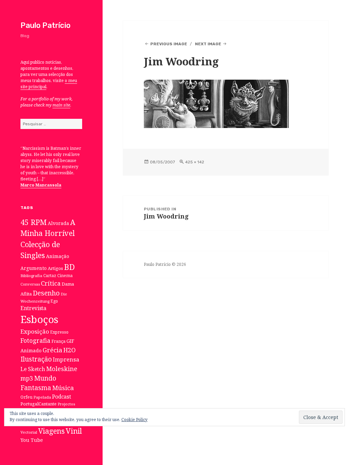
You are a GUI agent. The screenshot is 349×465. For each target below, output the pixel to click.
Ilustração (36, 359)
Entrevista (33, 308)
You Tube (31, 440)
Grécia (52, 350)
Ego (54, 301)
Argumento (33, 268)
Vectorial (28, 432)
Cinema (65, 275)
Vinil (74, 431)
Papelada (42, 397)
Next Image (208, 44)
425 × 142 (194, 162)
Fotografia (35, 340)
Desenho (46, 293)
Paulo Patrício (45, 25)
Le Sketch (32, 369)
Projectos (66, 403)
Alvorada (58, 223)
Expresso (59, 332)
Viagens (51, 431)
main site (61, 105)
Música (63, 387)
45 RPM (33, 222)
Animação (57, 256)
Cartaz (49, 275)
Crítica (51, 283)
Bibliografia (31, 275)
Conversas (30, 284)
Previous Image (168, 44)
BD (69, 266)
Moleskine (61, 369)
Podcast (61, 396)
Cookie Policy (134, 419)
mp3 (26, 378)
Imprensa (66, 359)
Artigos (55, 268)
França (58, 341)
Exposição (34, 331)
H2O (69, 350)
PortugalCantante (38, 404)
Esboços (39, 319)
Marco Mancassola (40, 185)
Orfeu (26, 397)
